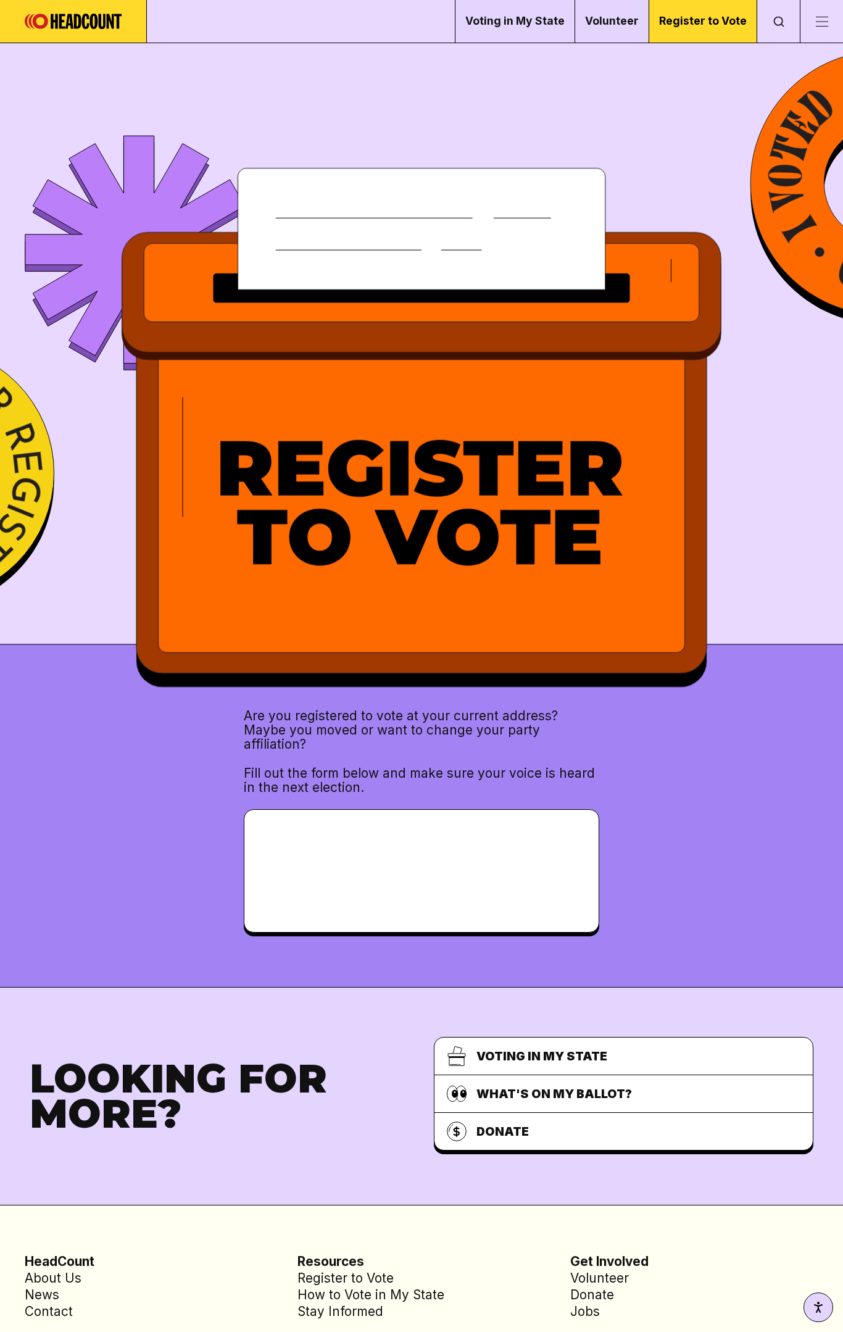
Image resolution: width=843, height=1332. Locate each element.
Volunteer (612, 20)
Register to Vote (703, 20)
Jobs (585, 1311)
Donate (592, 1294)
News (42, 1294)
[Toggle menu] (821, 21)
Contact (49, 1311)
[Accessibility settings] (818, 1307)
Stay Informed (340, 1311)
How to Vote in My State (370, 1294)
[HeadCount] (73, 21)
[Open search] (778, 21)
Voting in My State (515, 20)
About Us (53, 1278)
